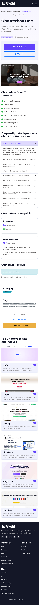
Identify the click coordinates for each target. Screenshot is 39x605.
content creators (23, 303)
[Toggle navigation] (36, 4)
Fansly (5, 306)
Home (3, 11)
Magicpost (8, 481)
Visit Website (18, 47)
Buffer (6, 365)
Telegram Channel (7, 593)
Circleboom (8, 452)
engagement (30, 306)
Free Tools (24, 550)
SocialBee (7, 510)
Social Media (16, 11)
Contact (4, 557)
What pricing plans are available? (15, 171)
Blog (3, 553)
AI (2, 576)
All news (4, 573)
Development (6, 586)
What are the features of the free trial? (17, 199)
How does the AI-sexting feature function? (18, 160)
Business (4, 579)
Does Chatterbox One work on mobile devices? (16, 186)
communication (21, 306)
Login (5, 272)
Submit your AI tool (21, 325)
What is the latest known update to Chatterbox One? (15, 204)
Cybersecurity (6, 583)
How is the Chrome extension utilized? (16, 181)
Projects (4, 550)
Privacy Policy (6, 560)
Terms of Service (7, 564)
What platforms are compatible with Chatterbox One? (16, 165)
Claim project (21, 320)
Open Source (25, 553)
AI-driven (6, 303)
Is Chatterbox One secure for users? (16, 176)
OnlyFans (32, 303)
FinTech (4, 590)
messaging (14, 303)
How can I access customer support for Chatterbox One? (17, 193)
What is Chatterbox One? (12, 143)
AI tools (9, 11)
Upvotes (20, 54)
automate (12, 306)
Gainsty (6, 423)
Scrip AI (6, 394)
